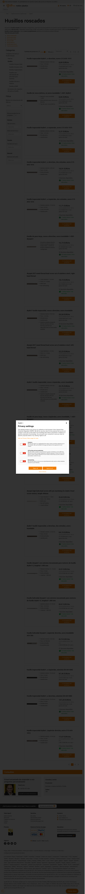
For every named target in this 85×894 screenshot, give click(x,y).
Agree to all (49, 468)
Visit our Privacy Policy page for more (28, 438)
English (20, 423)
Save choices (42, 471)
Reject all (35, 468)
